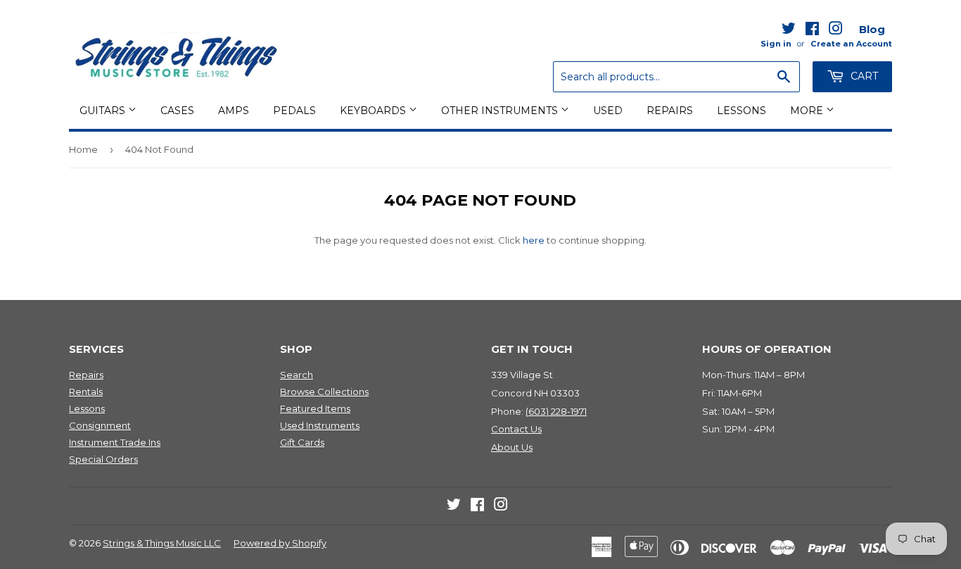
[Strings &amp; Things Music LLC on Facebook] (812, 31)
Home (83, 149)
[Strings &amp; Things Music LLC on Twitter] (789, 31)
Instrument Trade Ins (114, 442)
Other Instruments (501, 110)
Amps (233, 110)
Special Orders (103, 459)
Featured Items (315, 408)
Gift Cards (302, 442)
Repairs (670, 110)
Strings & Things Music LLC (162, 543)
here (534, 240)
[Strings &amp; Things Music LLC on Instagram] (836, 31)
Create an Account (851, 44)
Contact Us (516, 428)
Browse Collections (324, 391)
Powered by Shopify (280, 543)
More (808, 110)
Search (296, 374)
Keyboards (374, 110)
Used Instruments (319, 425)
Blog (872, 29)
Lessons (741, 110)
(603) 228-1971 (556, 411)
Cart (863, 76)
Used (608, 110)
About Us (512, 447)
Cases (177, 110)
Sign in (775, 44)
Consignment (100, 425)
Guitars (103, 110)
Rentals (86, 391)
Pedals (294, 110)
